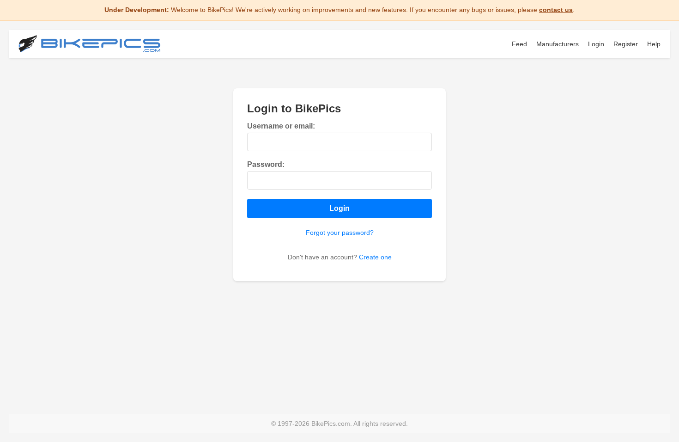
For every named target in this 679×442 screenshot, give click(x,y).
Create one (375, 257)
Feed (519, 44)
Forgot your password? (340, 232)
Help (654, 44)
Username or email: (281, 126)
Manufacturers (557, 44)
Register (625, 44)
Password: (266, 164)
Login (596, 44)
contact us (556, 9)
